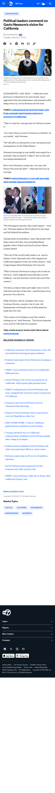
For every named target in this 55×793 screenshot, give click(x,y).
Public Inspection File (9, 670)
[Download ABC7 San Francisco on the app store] (8, 656)
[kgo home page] (6, 612)
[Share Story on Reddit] (16, 44)
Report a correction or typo (13, 491)
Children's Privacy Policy (38, 665)
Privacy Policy (7, 665)
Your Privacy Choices (21, 665)
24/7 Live (19, 3)
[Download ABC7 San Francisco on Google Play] (22, 656)
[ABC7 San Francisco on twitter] (11, 649)
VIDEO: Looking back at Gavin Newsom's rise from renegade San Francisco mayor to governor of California (28, 392)
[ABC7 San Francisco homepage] (10, 4)
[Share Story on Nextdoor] (22, 44)
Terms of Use (28, 667)
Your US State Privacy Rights (11, 667)
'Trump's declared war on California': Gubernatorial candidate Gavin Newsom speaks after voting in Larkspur (27, 436)
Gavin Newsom (11, 333)
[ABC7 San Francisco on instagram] (17, 649)
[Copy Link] (34, 44)
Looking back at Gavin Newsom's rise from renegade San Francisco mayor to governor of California (26, 113)
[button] (3, 3)
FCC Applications (25, 670)
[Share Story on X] (10, 44)
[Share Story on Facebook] (5, 44)
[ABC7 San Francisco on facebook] (4, 649)
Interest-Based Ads (40, 667)
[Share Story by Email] (28, 44)
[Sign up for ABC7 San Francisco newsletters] (23, 649)
